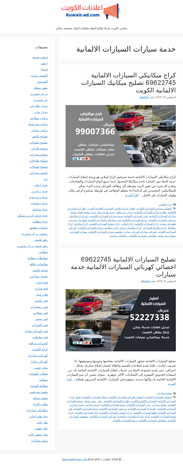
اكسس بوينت (39, 75)
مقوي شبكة (40, 398)
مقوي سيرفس (38, 392)
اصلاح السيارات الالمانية (94, 397)
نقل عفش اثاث (38, 434)
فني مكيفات (40, 337)
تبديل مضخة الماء (87, 212)
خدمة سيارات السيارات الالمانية (106, 216)
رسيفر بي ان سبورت (34, 234)
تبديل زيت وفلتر (124, 212)
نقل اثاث (42, 422)
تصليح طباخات (38, 161)
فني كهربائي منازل (36, 331)
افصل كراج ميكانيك (125, 208)
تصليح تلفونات (38, 142)
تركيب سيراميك (38, 124)
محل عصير (41, 367)
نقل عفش (41, 428)
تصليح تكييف (40, 136)
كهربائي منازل (39, 361)
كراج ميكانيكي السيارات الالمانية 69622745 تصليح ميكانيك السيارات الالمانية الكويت (128, 82)
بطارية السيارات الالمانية (116, 401)
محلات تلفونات (38, 374)
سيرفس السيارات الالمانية (162, 220)
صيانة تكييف (40, 270)
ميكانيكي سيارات (118, 235)
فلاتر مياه (42, 294)
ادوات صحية (40, 57)
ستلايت (43, 252)
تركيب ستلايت (39, 118)
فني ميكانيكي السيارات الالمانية (104, 220)
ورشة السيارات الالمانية (125, 420)
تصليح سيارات (164, 393)
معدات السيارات (78, 231)
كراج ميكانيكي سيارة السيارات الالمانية (98, 227)
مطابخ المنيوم (39, 386)
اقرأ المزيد (132, 195)
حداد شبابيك (40, 209)
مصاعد (43, 380)
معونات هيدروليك (167, 235)
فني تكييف (41, 300)
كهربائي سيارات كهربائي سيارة (140, 231)
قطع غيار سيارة (168, 223)
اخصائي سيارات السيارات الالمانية (154, 208)
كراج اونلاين (127, 223)
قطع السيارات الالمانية (145, 412)
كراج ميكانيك (81, 223)
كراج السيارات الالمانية (147, 223)
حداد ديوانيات (39, 203)
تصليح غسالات (38, 167)
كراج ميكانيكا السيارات (155, 227)
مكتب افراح (40, 404)
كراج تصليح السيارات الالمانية (104, 223)
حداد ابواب (41, 185)
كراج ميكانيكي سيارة (131, 227)
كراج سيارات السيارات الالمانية (134, 416)
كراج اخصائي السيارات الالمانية (116, 412)
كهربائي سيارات (38, 355)
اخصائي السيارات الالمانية (158, 397)
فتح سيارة (41, 288)
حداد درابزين (39, 191)
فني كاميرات (40, 325)
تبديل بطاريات (39, 106)
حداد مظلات (40, 221)
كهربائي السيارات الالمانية (103, 416)
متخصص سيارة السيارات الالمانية (106, 231)
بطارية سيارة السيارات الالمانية (150, 212)
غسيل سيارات (39, 276)
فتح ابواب (41, 282)
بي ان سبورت (39, 94)
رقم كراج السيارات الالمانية (142, 408)
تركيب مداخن (39, 130)
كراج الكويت (165, 204)
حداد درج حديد (38, 197)
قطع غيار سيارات (78, 220)
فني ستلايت (40, 313)
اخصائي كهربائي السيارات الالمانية (126, 397)
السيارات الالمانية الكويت (100, 208)
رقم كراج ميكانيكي (79, 216)
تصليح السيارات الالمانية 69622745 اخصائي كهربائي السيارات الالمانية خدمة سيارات (123, 266)
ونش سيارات (39, 440)
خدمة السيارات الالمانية (113, 404)
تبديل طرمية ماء (106, 212)
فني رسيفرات (39, 307)
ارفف (44, 63)
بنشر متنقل (90, 401)
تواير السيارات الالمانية (136, 216)
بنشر (99, 401)
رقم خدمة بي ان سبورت (32, 246)
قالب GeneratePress (74, 459)
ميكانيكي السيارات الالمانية (143, 235)
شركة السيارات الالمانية (134, 220)
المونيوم (42, 81)
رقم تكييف (41, 240)
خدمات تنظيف (38, 227)
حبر (45, 179)
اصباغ (44, 69)
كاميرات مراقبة (38, 343)
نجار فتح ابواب (38, 416)
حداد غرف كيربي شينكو (33, 215)
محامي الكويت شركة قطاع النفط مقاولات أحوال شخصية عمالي (91, 28)
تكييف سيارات (39, 173)
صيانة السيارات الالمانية (86, 408)
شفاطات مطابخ (38, 258)
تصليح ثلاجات (39, 148)
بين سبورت (40, 100)
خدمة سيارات (93, 404)
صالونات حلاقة (38, 264)
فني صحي (41, 319)
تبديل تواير (41, 112)
